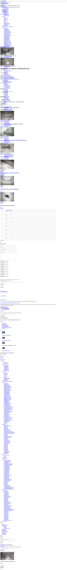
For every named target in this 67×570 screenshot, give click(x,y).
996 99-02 (5, 377)
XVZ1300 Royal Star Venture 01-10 (9, 154)
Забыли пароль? (2, 544)
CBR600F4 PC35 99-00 (7, 398)
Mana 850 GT (6, 7)
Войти (1, 542)
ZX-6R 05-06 (6, 90)
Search (2, 522)
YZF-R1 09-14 (6, 159)
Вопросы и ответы (5, 326)
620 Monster (6, 373)
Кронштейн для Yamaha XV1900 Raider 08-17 (7, 55)
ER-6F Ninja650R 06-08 (7, 425)
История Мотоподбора (5, 325)
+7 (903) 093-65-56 (3, 295)
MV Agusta (4, 457)
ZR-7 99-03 (5, 438)
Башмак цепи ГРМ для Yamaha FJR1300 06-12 (9, 189)
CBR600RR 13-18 (6, 402)
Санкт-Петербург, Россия (4, 307)
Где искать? (2, 5)
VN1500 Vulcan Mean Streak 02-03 (9, 432)
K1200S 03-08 (6, 366)
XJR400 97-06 (6, 504)
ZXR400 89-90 (6, 97)
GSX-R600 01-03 (6, 471)
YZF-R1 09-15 (6, 515)
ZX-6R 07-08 (6, 446)
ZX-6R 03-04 (6, 89)
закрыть (1, 358)
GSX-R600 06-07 (6, 473)
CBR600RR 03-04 (6, 45)
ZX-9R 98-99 (6, 95)
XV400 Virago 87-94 (7, 507)
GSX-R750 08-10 (6, 478)
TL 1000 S (5, 484)
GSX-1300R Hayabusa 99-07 (8, 109)
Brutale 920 (5, 103)
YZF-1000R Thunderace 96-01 (8, 155)
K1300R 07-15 (6, 367)
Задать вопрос (4, 81)
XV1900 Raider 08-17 (7, 77)
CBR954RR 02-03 (6, 405)
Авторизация (4, 534)
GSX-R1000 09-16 (7, 469)
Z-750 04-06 (6, 435)
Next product (2, 57)
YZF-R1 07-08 (6, 158)
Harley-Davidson (4, 380)
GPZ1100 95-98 (6, 74)
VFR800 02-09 (6, 415)
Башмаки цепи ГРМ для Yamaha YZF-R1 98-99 (9, 172)
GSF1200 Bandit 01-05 (7, 460)
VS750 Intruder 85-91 (7, 486)
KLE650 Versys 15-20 (7, 75)
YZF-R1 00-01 (6, 511)
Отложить (2, 76)
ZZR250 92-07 (6, 98)
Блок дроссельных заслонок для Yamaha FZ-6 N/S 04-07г (11, 123)
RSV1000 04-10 (6, 8)
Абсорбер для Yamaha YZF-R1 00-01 (7, 205)
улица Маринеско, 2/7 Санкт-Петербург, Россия (4, 291)
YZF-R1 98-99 (6, 516)
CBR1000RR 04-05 (7, 392)
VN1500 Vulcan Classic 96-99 (8, 76)
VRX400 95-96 (6, 416)
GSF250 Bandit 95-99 (7, 461)
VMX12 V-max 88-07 (7, 502)
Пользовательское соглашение (7, 327)
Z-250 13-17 (6, 434)
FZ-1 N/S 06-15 (6, 137)
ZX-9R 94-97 (6, 94)
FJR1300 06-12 (6, 136)
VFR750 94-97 (6, 413)
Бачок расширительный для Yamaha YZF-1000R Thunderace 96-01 (13, 140)
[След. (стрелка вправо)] (1, 569)
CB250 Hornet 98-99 (7, 385)
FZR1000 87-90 (6, 494)
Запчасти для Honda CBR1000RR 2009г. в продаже (9, 345)
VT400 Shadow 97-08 (7, 418)
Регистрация (11, 545)
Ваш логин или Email (4, 539)
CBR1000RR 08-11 (7, 393)
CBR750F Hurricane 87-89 (8, 403)
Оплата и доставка (5, 80)
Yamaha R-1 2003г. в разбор (6, 350)
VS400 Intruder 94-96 (7, 485)
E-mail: (1, 548)
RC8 (4, 101)
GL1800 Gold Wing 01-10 (8, 408)
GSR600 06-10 (6, 462)
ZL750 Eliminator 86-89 (7, 82)
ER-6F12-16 (6, 71)
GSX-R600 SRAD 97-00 (7, 120)
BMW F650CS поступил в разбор (6, 335)
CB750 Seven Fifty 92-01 (7, 390)
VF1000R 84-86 (6, 410)
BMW (3, 364)
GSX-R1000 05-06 (7, 467)
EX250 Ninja (6, 427)
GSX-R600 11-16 (6, 474)
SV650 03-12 (6, 482)
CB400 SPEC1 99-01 (7, 386)
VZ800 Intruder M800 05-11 (8, 488)
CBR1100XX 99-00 (7, 396)
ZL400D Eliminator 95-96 (8, 81)
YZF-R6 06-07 (6, 517)
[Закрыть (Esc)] (0, 568)
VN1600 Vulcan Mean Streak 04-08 (9, 78)
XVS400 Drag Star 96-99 (7, 153)
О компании (4, 323)
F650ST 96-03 (6, 365)
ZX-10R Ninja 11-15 (7, 87)
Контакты (3, 328)
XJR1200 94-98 (6, 503)
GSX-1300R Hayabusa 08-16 (8, 108)
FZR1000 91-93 (6, 495)
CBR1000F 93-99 (6, 391)
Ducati (3, 371)
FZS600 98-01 (6, 143)
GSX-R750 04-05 (6, 121)
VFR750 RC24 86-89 (7, 414)
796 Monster (6, 375)
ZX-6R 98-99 (6, 448)
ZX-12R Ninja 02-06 (7, 88)
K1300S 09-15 (6, 368)
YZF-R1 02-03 (6, 157)
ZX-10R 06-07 (6, 84)
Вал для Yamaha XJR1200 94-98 (6, 156)
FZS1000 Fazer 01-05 (7, 142)
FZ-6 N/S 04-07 (6, 138)
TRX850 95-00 (6, 501)
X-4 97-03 (5, 67)
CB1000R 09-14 (6, 384)
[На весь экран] (2, 568)
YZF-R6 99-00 (6, 519)
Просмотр (1, 120)
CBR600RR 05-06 (6, 401)
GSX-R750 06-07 (6, 122)
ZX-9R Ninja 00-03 (7, 96)
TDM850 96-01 (6, 500)
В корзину (2, 75)
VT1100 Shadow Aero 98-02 (8, 417)
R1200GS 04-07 (6, 369)
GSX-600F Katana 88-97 (7, 110)
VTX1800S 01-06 (6, 421)
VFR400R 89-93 (6, 57)
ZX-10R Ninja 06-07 (7, 85)
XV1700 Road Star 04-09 (7, 505)
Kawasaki (3, 424)
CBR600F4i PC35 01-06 (7, 399)
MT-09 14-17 (6, 499)
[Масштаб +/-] (3, 568)
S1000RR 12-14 (6, 370)
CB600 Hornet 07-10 (7, 388)
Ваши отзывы (4, 324)
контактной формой (14, 107)
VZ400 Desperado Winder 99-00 (9, 487)
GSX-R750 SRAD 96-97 (7, 479)
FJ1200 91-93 (6, 490)
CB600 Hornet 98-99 (7, 389)
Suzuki (3, 459)
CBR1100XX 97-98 (7, 395)
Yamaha (12, 77)
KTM (3, 454)
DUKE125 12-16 (6, 455)
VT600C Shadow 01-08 (7, 419)
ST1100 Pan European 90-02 (8, 409)
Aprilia (3, 6)
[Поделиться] (1, 568)
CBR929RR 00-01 (6, 404)
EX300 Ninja (6, 73)
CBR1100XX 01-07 (7, 394)
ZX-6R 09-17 (6, 447)
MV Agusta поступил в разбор (6, 340)
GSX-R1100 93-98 (7, 470)
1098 (4, 372)
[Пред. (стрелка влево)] (0, 569)
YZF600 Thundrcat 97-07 (8, 520)
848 (4, 376)
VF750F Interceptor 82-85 (8, 411)
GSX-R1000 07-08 (7, 468)
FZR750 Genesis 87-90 (7, 141)
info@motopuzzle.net (3, 1)
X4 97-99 (5, 423)
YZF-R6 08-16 (6, 518)
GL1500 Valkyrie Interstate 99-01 (9, 407)
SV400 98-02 (6, 126)
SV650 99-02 (6, 483)
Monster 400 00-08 (7, 378)
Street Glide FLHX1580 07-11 (8, 381)
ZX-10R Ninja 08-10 (7, 86)
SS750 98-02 (6, 379)
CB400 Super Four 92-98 (7, 387)
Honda (3, 382)
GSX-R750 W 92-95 (7, 480)
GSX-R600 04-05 (6, 472)
